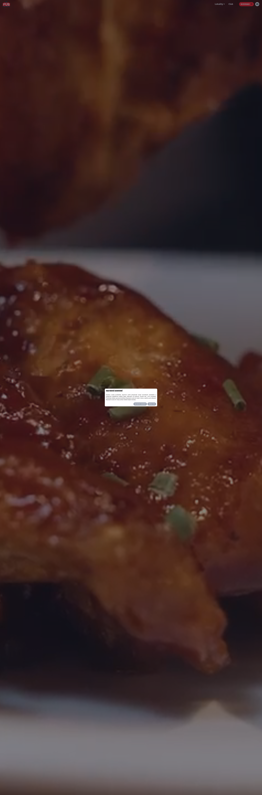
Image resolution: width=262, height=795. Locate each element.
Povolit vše (152, 404)
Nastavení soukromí (140, 404)
